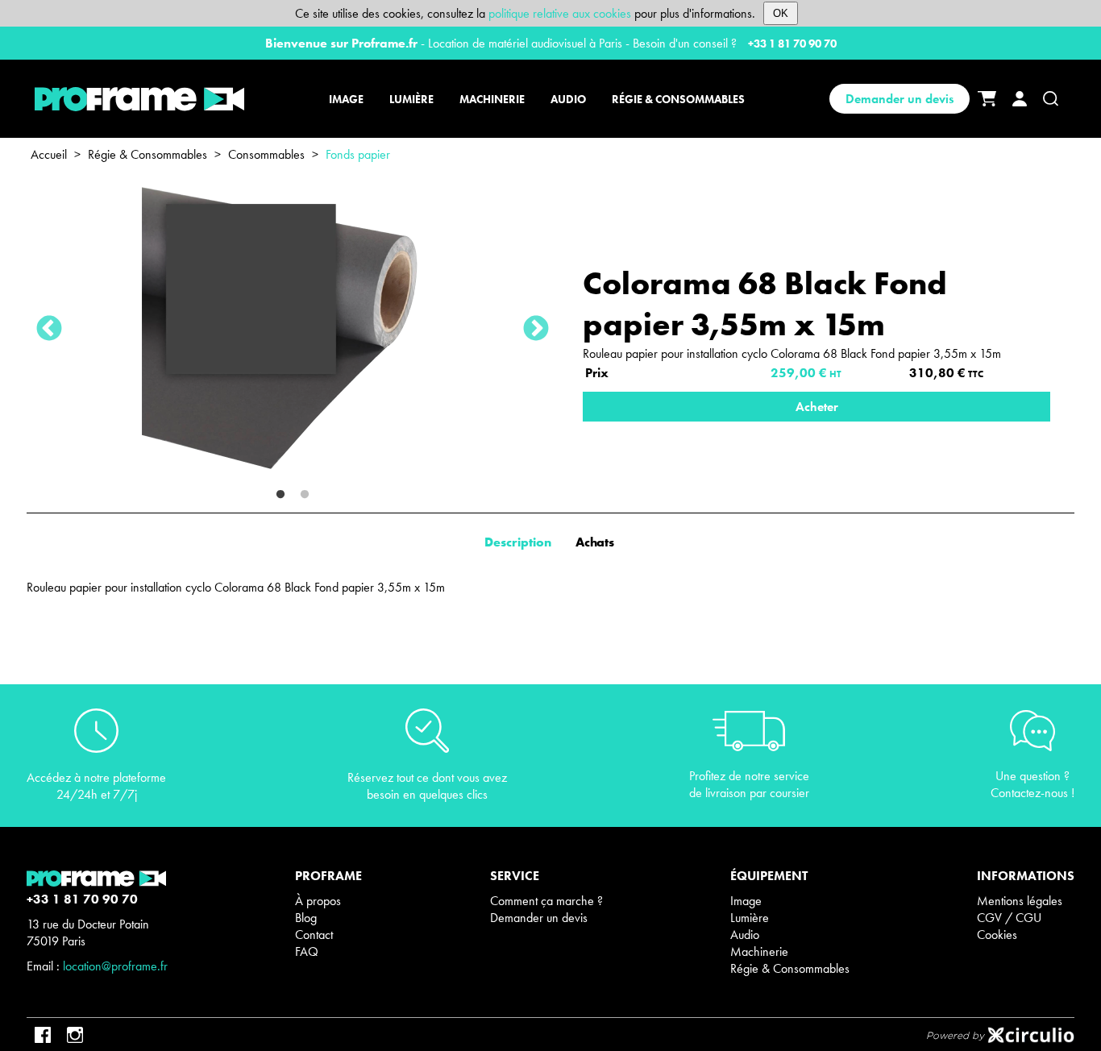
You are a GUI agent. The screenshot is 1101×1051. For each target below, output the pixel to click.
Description (517, 542)
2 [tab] (305, 495)
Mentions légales (1019, 900)
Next (535, 329)
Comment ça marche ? (546, 900)
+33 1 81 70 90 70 (792, 43)
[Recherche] (1050, 98)
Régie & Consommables (147, 154)
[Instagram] (75, 1035)
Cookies (997, 934)
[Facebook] (43, 1035)
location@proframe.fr (115, 966)
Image (746, 900)
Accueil (49, 154)
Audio (744, 934)
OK (780, 13)
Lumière (749, 917)
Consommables (266, 154)
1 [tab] (280, 495)
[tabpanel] (292, 329)
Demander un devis (899, 98)
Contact (314, 934)
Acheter (817, 406)
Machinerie (759, 951)
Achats (596, 542)
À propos (318, 900)
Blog (306, 917)
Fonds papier (358, 154)
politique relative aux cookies (559, 13)
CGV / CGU (1009, 917)
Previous (49, 329)
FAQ (306, 951)
